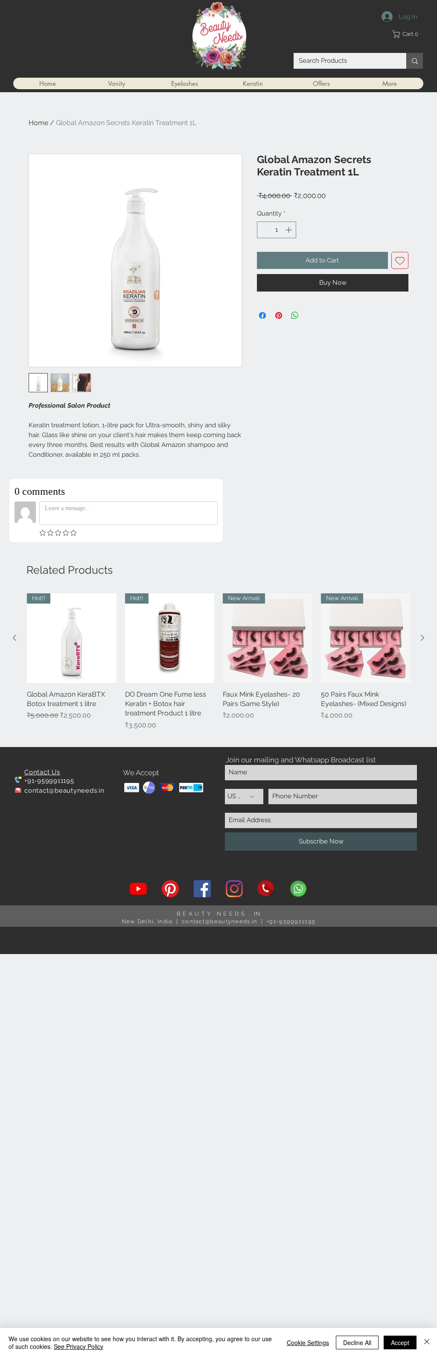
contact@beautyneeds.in (64, 790)
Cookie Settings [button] (308, 1342)
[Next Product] (422, 638)
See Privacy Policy (78, 1346)
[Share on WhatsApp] (295, 315)
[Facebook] (202, 888)
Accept (400, 1342)
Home (38, 123)
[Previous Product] (14, 638)
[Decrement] (264, 230)
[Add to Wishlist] (400, 260)
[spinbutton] (277, 230)
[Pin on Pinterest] (279, 315)
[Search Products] (414, 61)
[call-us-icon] (266, 888)
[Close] (427, 1342)
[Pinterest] (170, 888)
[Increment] (289, 230)
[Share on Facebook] (262, 315)
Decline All (357, 1342)
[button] (407, 34)
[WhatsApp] (298, 888)
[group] (218, 666)
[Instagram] (234, 888)
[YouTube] (138, 888)
